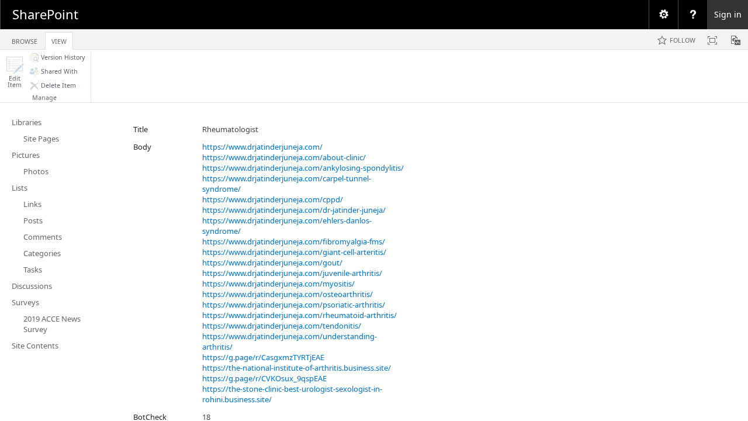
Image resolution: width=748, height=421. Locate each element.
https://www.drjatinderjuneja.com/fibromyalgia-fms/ (293, 241)
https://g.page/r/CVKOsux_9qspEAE (264, 378)
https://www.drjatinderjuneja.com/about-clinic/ (284, 157)
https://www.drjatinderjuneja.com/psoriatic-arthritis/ (293, 304)
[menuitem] (663, 14)
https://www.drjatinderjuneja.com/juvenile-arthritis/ (292, 273)
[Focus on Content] (712, 40)
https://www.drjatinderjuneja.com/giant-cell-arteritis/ (294, 252)
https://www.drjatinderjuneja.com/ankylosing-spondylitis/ (303, 168)
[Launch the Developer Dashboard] (735, 40)
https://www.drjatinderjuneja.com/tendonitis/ (281, 325)
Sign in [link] (728, 14)
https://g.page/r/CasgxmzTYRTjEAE (263, 357)
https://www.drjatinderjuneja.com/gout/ (272, 262)
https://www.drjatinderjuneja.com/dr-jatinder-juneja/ (294, 210)
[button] (14, 72)
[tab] (24, 39)
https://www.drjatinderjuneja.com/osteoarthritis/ (287, 294)
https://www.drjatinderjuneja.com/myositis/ (278, 283)
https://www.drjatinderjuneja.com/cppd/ (272, 199)
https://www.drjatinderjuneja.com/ (262, 147)
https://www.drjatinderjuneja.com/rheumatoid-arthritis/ (299, 315)
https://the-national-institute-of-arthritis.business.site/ (296, 368)
